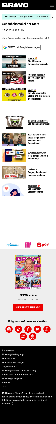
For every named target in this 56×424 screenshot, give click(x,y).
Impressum (8, 350)
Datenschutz (8, 358)
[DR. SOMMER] (12, 245)
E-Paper (6, 382)
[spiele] (23, 336)
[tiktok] (18, 329)
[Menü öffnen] (52, 5)
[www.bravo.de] (15, 5)
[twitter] (37, 329)
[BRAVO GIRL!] (28, 245)
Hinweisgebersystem (12, 378)
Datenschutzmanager (13, 362)
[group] (27, 17)
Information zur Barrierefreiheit (17, 374)
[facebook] (28, 329)
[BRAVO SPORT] (44, 245)
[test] (47, 329)
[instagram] (9, 329)
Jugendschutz (9, 366)
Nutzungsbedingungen (13, 354)
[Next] (51, 17)
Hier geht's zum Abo (28, 307)
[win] (32, 336)
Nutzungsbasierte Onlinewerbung (19, 370)
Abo (4, 386)
